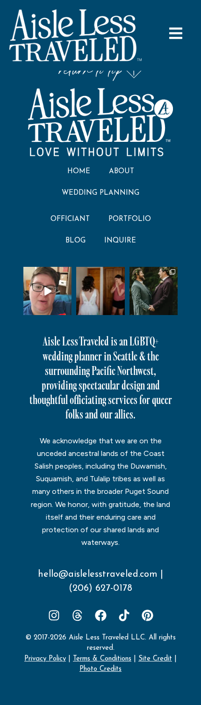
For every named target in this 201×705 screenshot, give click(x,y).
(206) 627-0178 (100, 588)
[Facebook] (101, 615)
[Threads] (77, 615)
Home (78, 171)
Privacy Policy (45, 658)
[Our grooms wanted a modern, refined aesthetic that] (153, 291)
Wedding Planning (100, 193)
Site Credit (155, 658)
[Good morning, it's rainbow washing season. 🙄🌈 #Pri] (47, 291)
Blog (75, 240)
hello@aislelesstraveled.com (98, 574)
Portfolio (129, 219)
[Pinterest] (147, 615)
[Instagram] (54, 615)
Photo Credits (100, 669)
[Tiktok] (124, 615)
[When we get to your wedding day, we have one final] (100, 291)
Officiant (70, 219)
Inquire (120, 240)
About (121, 171)
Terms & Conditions (102, 658)
